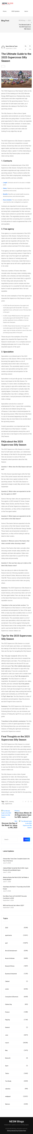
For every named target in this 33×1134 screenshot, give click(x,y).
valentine (16, 1088)
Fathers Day (16, 1004)
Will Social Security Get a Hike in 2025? (13, 905)
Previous (17, 810)
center (16, 989)
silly (3, 803)
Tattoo (16, 1073)
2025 (6, 801)
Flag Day (16, 1019)
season (11, 801)
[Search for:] (14, 839)
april (16, 943)
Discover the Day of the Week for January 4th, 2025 (9, 825)
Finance (16, 1012)
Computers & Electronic (16, 996)
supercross (8, 803)
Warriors (16, 1104)
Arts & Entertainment (16, 950)
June (16, 1035)
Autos (26, 11)
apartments (16, 935)
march (16, 1042)
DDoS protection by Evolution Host (16, 1130)
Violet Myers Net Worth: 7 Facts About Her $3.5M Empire (16, 888)
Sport (16, 1065)
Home (5, 11)
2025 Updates (15, 11)
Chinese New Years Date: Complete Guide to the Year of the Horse (16, 860)
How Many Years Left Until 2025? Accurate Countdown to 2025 (15, 897)
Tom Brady (16, 1081)
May (16, 1050)
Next (16, 821)
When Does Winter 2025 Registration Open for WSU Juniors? (23, 815)
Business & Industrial (16, 973)
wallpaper (16, 1096)
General (16, 1027)
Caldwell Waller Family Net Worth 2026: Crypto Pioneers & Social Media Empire (15, 869)
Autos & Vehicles (16, 958)
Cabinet (16, 981)
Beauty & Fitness (16, 966)
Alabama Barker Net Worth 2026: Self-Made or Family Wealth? (16, 878)
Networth (16, 1058)
